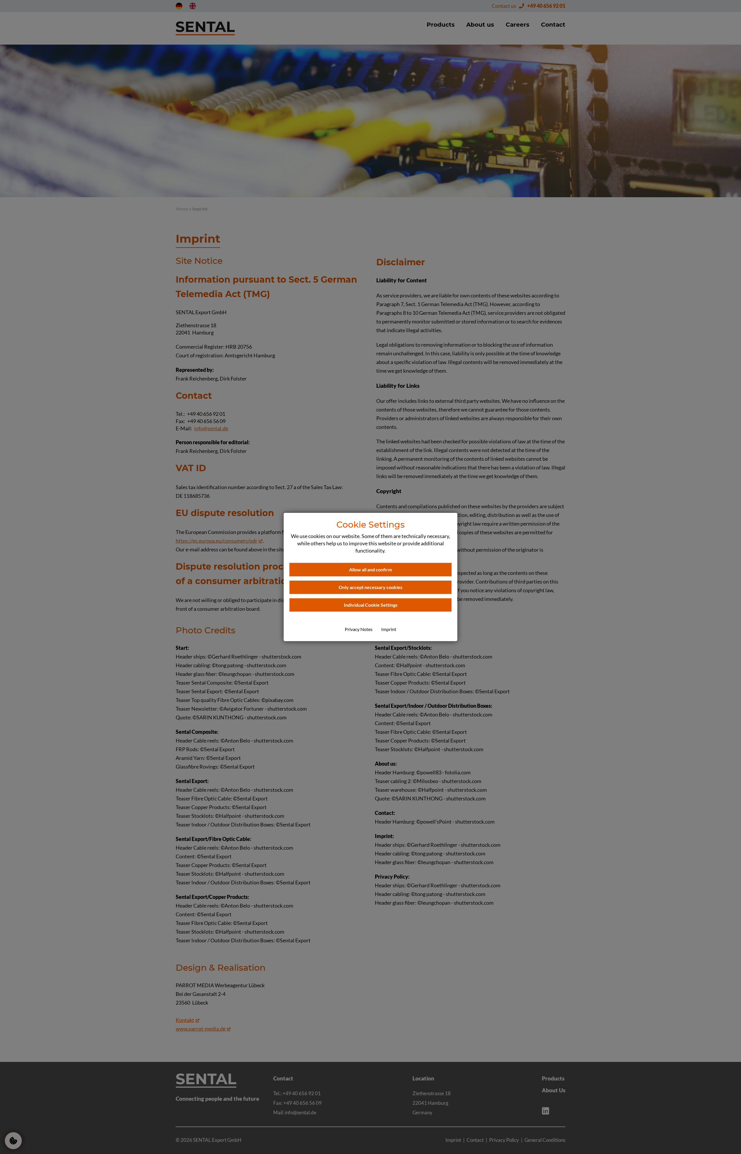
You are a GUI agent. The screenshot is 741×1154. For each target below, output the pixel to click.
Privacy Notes (359, 629)
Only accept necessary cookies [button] (370, 587)
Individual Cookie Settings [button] (370, 605)
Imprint (388, 629)
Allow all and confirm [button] (370, 569)
